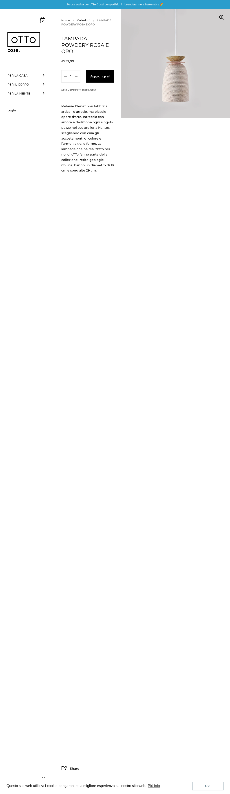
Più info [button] (154, 786)
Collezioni (83, 20)
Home (65, 20)
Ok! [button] (207, 786)
